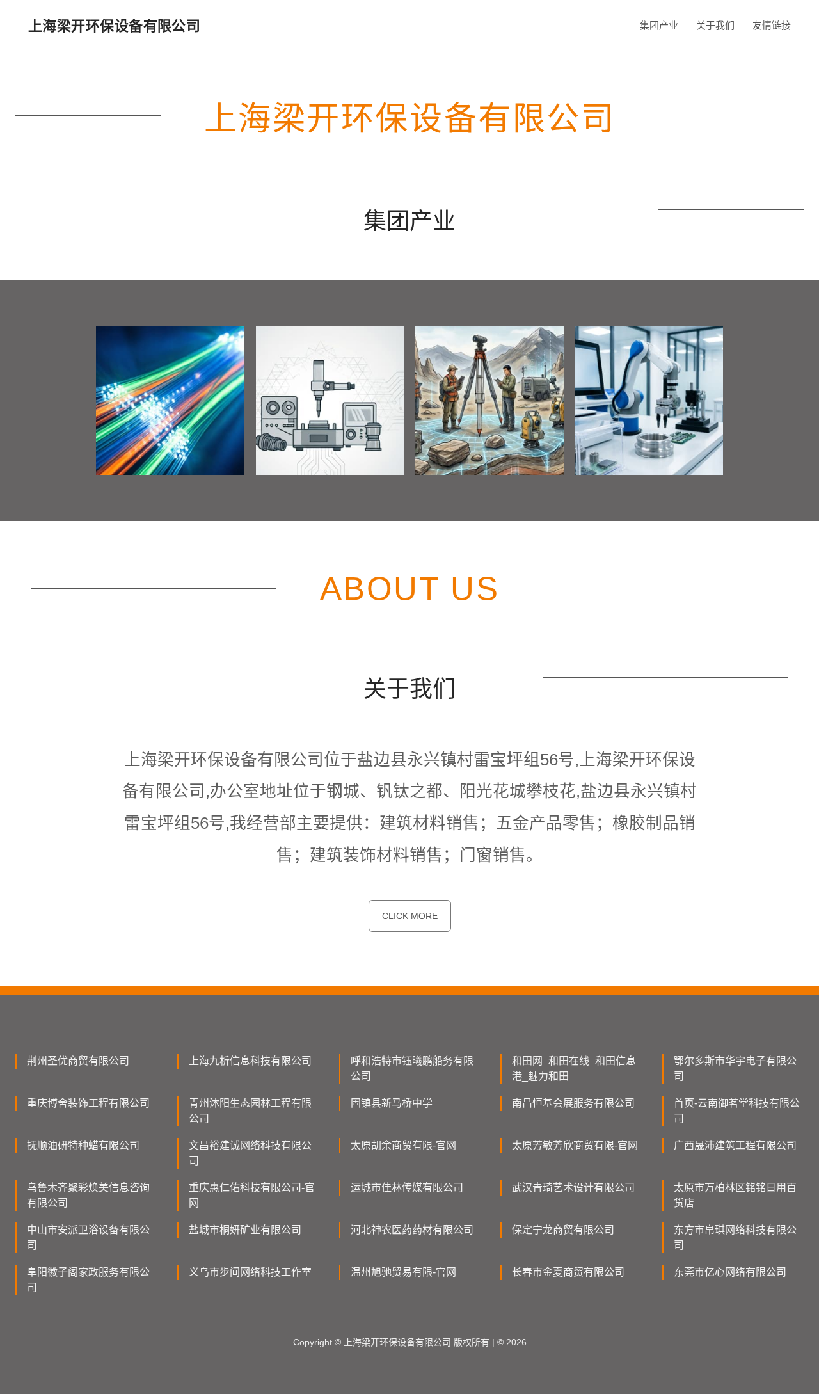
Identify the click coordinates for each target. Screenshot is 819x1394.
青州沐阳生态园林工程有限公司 (250, 1111)
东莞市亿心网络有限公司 (730, 1272)
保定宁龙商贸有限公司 (563, 1229)
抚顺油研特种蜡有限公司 (83, 1145)
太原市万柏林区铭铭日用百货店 (735, 1195)
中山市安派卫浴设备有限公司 (88, 1237)
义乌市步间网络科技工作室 (250, 1272)
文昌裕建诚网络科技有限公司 (250, 1153)
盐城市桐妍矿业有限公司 (245, 1229)
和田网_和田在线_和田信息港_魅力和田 (574, 1068)
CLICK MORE (410, 916)
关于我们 (715, 25)
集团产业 (659, 25)
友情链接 (771, 25)
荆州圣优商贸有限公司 (78, 1060)
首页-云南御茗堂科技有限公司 (737, 1111)
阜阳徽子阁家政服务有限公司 (88, 1280)
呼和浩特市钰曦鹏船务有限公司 (412, 1068)
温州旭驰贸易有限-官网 (403, 1272)
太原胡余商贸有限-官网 (403, 1145)
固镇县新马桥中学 (392, 1103)
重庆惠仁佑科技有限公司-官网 (252, 1195)
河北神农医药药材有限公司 (412, 1229)
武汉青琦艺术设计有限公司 (573, 1187)
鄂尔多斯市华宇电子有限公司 (735, 1068)
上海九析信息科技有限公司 (250, 1060)
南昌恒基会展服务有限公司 (573, 1103)
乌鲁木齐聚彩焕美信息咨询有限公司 (88, 1195)
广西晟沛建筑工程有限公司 (735, 1145)
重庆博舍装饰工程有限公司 (88, 1103)
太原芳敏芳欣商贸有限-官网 (575, 1145)
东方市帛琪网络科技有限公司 (735, 1237)
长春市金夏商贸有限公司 (568, 1272)
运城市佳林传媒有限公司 (407, 1187)
